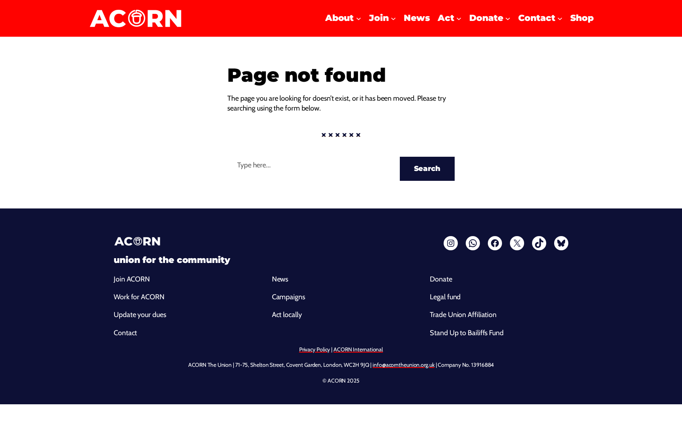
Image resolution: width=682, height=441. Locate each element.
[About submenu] (358, 18)
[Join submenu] (393, 18)
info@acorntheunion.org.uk (404, 364)
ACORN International (358, 349)
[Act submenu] (458, 18)
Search (427, 168)
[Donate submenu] (507, 18)
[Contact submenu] (559, 18)
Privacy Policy (314, 349)
